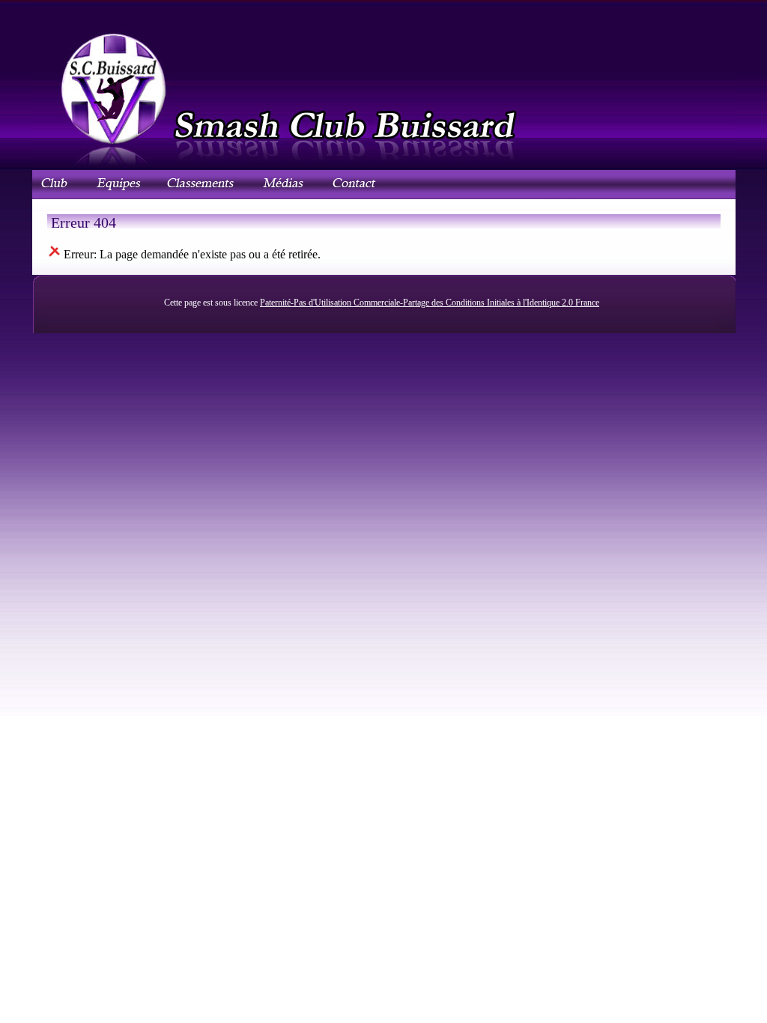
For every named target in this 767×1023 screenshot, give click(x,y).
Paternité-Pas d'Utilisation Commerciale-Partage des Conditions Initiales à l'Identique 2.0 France (429, 302)
